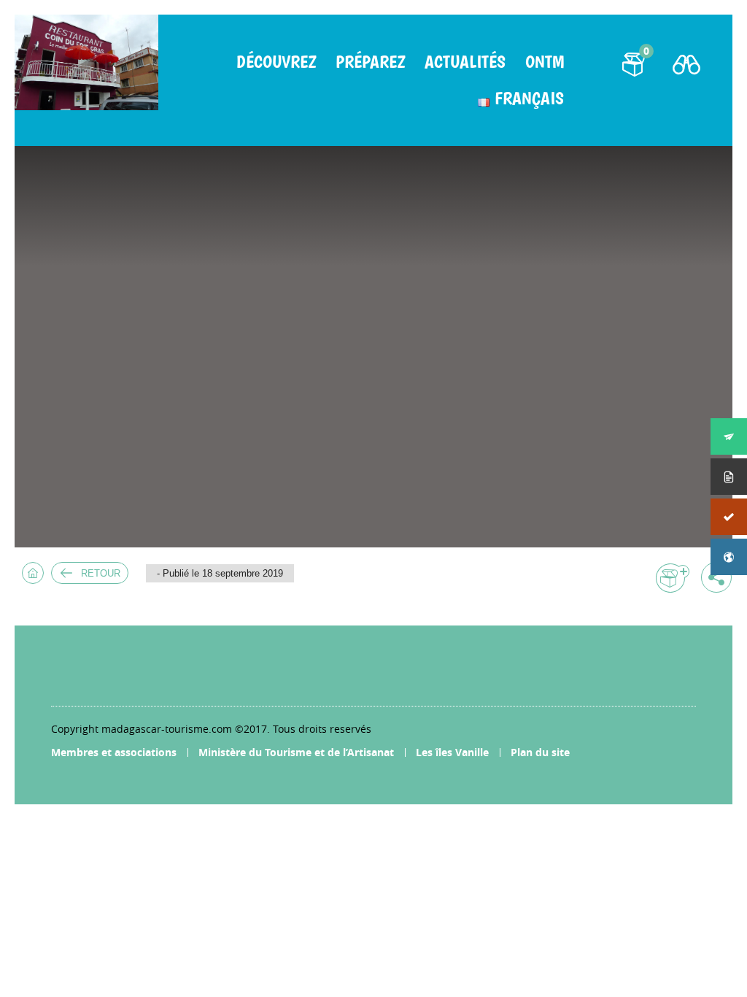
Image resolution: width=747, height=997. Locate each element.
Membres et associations (114, 752)
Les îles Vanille (452, 752)
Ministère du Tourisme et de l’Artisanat (296, 752)
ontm (544, 62)
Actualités (465, 62)
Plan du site (540, 752)
